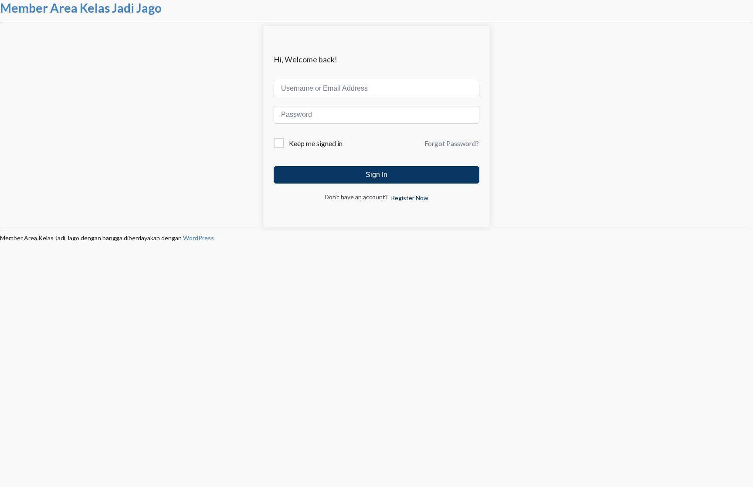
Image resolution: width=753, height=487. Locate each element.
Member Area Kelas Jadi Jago (81, 7)
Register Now (409, 197)
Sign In (376, 174)
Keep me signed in (316, 143)
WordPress (198, 238)
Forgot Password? (451, 143)
